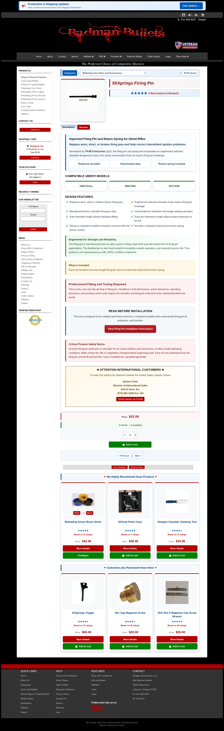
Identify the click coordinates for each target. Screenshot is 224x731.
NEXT (89, 513)
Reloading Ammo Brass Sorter (83, 521)
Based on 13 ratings (177, 534)
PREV (77, 513)
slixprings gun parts (31, 88)
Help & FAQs (27, 252)
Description (69, 127)
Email (33, 214)
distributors (26, 277)
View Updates (191, 5)
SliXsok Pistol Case (130, 521)
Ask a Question (119, 467)
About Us (25, 244)
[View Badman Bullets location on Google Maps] (100, 710)
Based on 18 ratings (177, 625)
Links (93, 689)
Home (39, 56)
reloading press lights (32, 91)
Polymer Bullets (134, 56)
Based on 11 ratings (83, 534)
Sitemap (60, 707)
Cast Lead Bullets (29, 689)
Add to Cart (131, 445)
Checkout (35, 158)
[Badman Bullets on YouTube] (183, 16)
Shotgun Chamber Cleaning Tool (177, 521)
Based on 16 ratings (130, 625)
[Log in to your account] (189, 16)
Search (74, 56)
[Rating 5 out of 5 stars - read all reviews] (139, 93)
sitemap (25, 285)
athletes (25, 299)
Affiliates (95, 685)
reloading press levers (33, 99)
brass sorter (27, 102)
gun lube (26, 106)
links (23, 292)
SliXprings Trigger (83, 612)
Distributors (26, 703)
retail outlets (27, 274)
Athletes (24, 707)
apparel (25, 113)
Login (168, 56)
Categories (69, 73)
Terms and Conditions (32, 259)
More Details (83, 548)
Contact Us (35, 130)
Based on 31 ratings (83, 625)
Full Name (33, 206)
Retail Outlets (27, 698)
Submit (33, 229)
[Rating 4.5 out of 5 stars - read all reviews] (177, 530)
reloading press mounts (33, 95)
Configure (83, 555)
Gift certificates (28, 266)
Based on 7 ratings (130, 534)
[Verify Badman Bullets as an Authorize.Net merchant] (35, 324)
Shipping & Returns (65, 689)
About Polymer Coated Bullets (35, 694)
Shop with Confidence (32, 248)
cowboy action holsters (33, 110)
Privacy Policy (28, 255)
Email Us (140, 698)
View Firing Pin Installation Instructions (130, 329)
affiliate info (26, 270)
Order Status (154, 56)
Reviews (83, 127)
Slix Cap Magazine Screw (130, 612)
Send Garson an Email (130, 399)
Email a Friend (137, 467)
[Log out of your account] (196, 16)
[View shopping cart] (202, 16)
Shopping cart (36, 146)
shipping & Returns (30, 263)
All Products (190, 73)
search (24, 288)
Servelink (120, 725)
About (50, 56)
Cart (58, 712)
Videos (24, 303)
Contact (62, 56)
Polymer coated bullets (32, 84)
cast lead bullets (30, 81)
